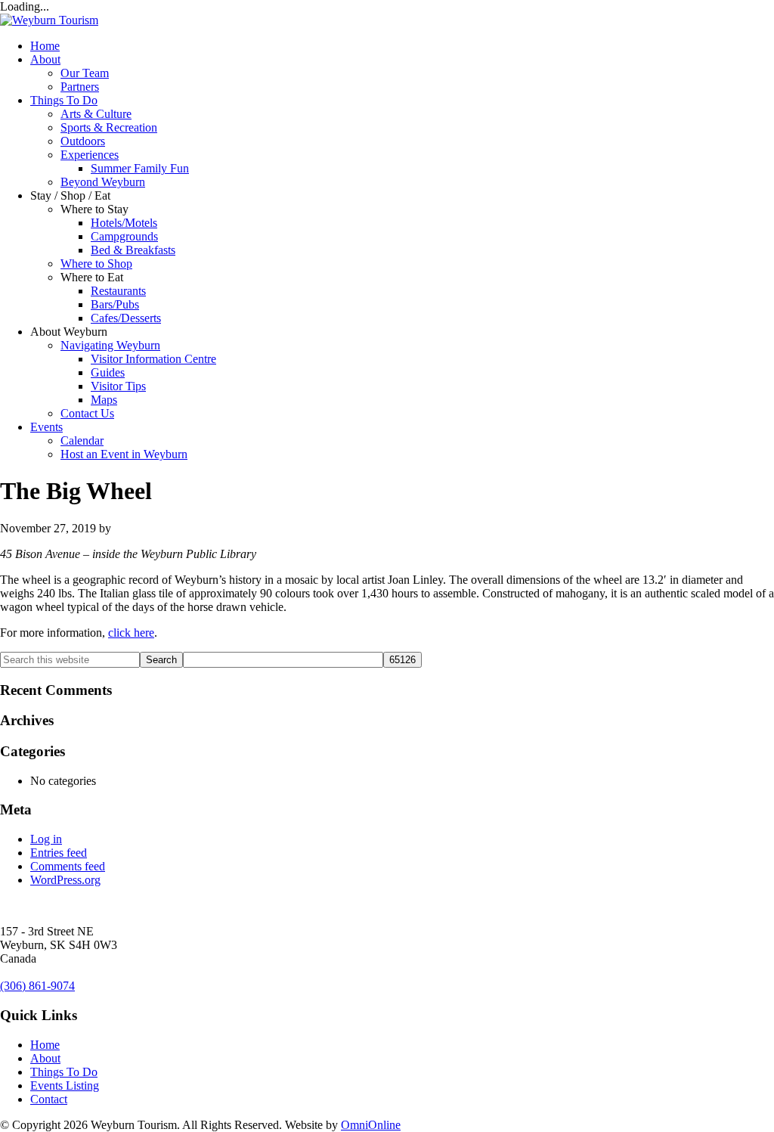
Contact (48, 1099)
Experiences (89, 154)
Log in (46, 839)
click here (131, 632)
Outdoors (82, 141)
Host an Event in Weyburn (123, 454)
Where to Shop (96, 263)
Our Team (84, 73)
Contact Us (87, 413)
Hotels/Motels (124, 222)
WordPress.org (65, 879)
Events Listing (64, 1085)
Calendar (82, 440)
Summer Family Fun (140, 168)
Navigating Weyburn (110, 345)
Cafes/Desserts (126, 318)
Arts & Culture (96, 113)
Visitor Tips (118, 386)
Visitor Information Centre (153, 358)
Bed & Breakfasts (133, 249)
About (45, 59)
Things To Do (64, 100)
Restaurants (118, 290)
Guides (108, 372)
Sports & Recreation (108, 127)
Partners (79, 86)
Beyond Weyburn (102, 181)
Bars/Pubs (115, 304)
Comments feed (67, 866)
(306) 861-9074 (37, 985)
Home (45, 45)
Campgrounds (124, 236)
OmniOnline (371, 1124)
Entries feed (58, 852)
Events (46, 426)
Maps (104, 399)
